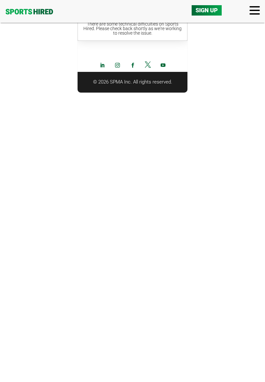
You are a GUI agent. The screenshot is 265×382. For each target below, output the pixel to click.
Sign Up (207, 10)
